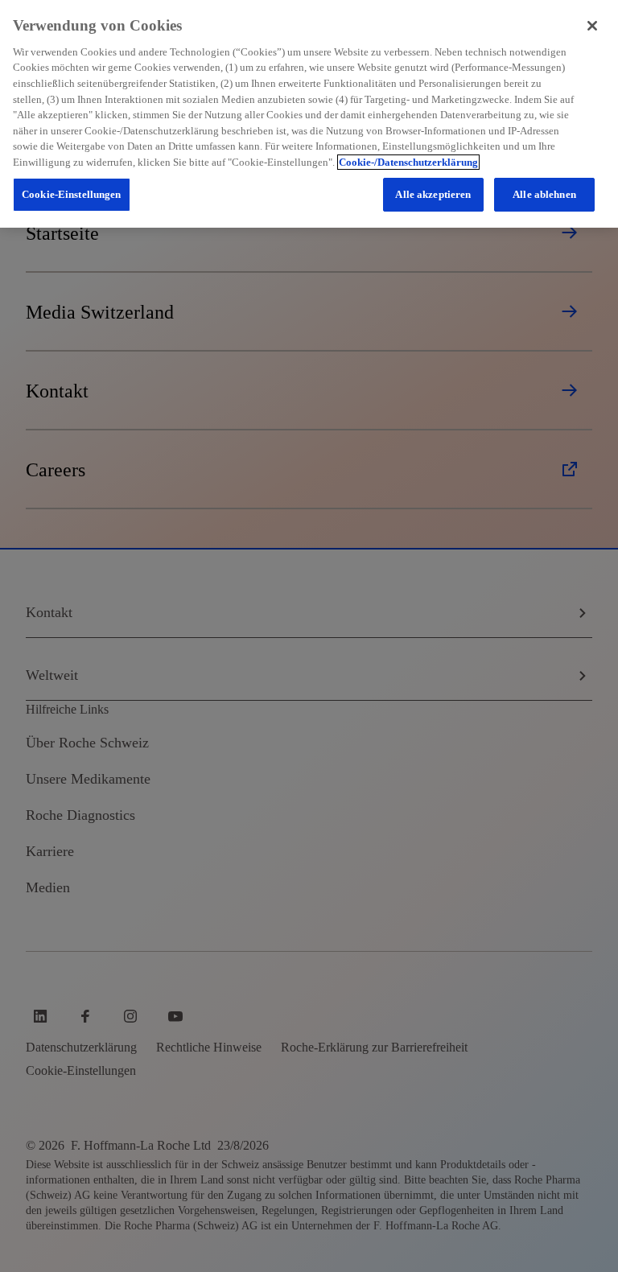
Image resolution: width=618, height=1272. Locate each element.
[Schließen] (592, 25)
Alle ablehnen (544, 194)
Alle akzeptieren (433, 194)
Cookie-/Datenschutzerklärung (408, 162)
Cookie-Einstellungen (72, 194)
